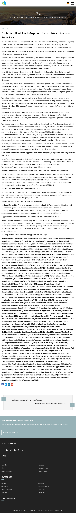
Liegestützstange (43, 486)
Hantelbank (41, 489)
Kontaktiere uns (9, 432)
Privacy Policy (42, 471)
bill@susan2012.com (57, 510)
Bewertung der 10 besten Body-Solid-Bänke (50, 403)
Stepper (3, 483)
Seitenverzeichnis (6, 471)
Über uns (41, 462)
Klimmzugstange (6, 489)
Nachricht (41, 465)
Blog (18, 17)
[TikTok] (22, 450)
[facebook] (2, 450)
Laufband (41, 483)
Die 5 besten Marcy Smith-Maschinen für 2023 (26, 400)
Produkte (4, 465)
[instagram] (18, 450)
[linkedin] (6, 450)
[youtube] (14, 450)
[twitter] (10, 450)
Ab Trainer (4, 486)
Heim (13, 17)
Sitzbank (4, 492)
